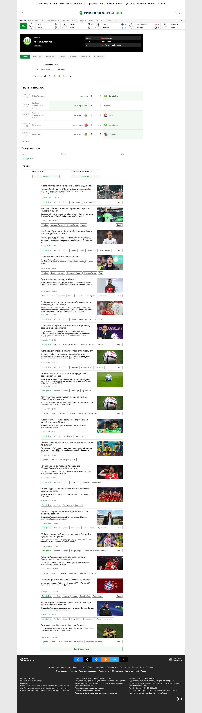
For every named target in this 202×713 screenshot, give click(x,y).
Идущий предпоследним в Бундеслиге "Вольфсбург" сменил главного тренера (66, 603)
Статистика (98, 56)
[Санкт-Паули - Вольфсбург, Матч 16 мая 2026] (36, 45)
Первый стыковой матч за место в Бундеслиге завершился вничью (63, 374)
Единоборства (112, 667)
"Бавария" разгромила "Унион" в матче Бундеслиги (66, 580)
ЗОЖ (84, 667)
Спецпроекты (61, 671)
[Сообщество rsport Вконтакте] (96, 659)
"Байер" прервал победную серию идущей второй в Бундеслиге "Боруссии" (66, 535)
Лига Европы (51, 21)
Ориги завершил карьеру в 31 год (57, 279)
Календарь (37, 56)
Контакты (129, 671)
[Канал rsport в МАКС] (78, 659)
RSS (137, 671)
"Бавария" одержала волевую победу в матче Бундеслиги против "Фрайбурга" (63, 558)
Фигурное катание (64, 667)
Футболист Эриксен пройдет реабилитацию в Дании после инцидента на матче (66, 232)
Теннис (135, 667)
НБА (116, 21)
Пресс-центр (104, 671)
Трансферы (85, 56)
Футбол (37, 38)
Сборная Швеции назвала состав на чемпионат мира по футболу (67, 443)
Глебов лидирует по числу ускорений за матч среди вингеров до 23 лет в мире (66, 303)
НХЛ (102, 21)
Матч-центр (23, 26)
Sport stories (125, 667)
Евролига (109, 21)
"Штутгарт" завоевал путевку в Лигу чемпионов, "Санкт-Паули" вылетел (64, 398)
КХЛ (97, 21)
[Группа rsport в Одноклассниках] (105, 659)
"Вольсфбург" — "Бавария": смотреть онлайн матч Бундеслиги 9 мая (65, 489)
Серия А (73, 21)
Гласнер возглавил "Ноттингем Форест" (60, 256)
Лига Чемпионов (33, 21)
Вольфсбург (67, 76)
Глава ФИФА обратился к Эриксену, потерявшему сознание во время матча (65, 326)
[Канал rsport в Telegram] (114, 659)
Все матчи (25, 141)
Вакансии (24, 683)
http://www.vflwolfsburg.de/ (111, 45)
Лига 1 (91, 21)
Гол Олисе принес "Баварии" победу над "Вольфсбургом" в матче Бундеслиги (60, 467)
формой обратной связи (138, 686)
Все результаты (27, 159)
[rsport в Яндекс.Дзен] (87, 659)
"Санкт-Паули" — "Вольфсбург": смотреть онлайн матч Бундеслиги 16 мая (65, 421)
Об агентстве (117, 671)
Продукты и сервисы (87, 671)
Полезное (150, 667)
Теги (142, 667)
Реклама (73, 671)
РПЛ (43, 21)
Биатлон (76, 667)
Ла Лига (66, 21)
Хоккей (91, 667)
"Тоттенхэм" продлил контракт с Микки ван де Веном (66, 186)
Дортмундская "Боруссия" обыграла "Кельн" (62, 625)
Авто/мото (100, 667)
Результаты (50, 56)
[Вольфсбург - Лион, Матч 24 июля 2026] (38, 45)
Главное (23, 21)
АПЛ (59, 21)
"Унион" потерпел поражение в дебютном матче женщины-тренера (64, 512)
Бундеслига (82, 21)
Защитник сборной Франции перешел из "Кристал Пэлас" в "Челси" (65, 209)
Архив (143, 671)
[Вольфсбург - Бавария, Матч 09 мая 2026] (35, 45)
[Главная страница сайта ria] (93, 13)
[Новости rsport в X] (123, 659)
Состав (62, 56)
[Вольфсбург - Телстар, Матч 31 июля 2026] (39, 45)
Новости (73, 56)
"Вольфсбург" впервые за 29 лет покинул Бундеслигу (67, 351)
